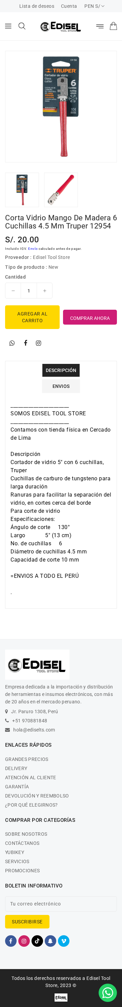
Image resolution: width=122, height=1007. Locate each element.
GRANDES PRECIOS (26, 759)
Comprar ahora (90, 318)
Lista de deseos (37, 6)
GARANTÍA (17, 786)
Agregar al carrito (32, 317)
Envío (33, 248)
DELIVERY (16, 768)
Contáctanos (22, 843)
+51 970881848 (29, 720)
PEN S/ (92, 6)
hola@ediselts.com (34, 729)
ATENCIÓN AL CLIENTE (30, 777)
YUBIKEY (14, 852)
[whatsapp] (12, 343)
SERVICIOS (17, 861)
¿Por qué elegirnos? (31, 805)
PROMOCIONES (22, 870)
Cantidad (15, 277)
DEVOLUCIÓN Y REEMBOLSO (37, 795)
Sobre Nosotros (26, 834)
